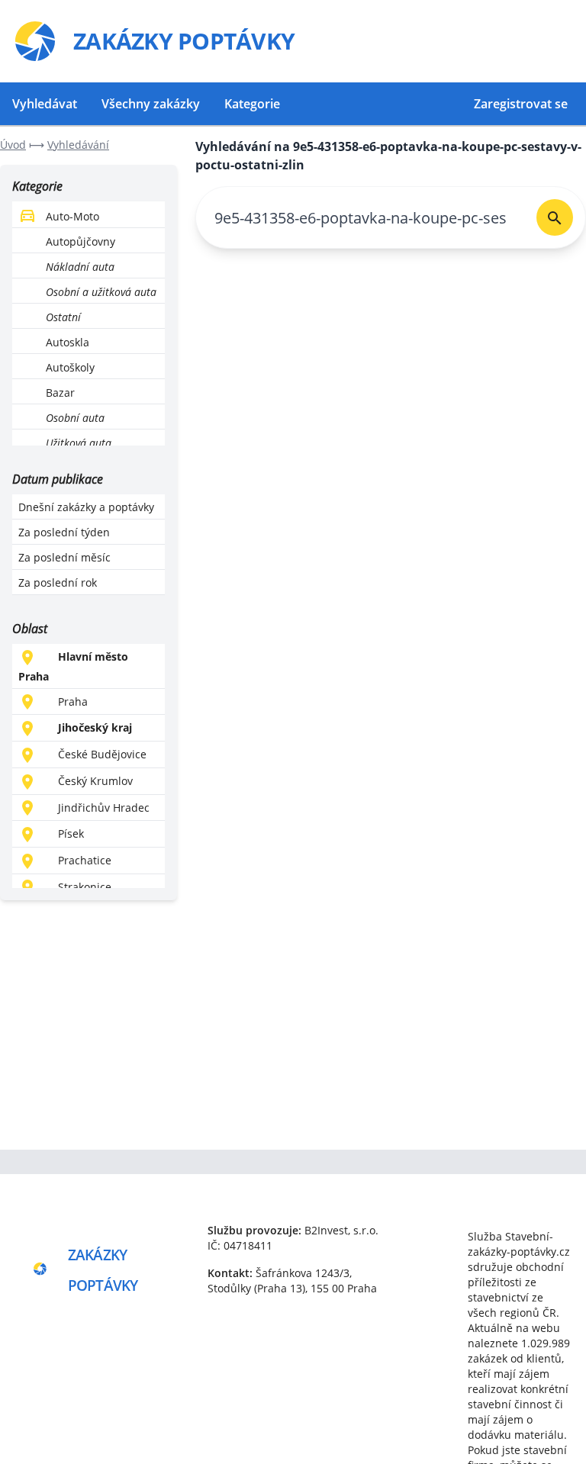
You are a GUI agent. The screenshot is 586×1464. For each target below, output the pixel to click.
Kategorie (252, 103)
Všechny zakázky (150, 103)
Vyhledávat (44, 103)
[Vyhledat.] (554, 217)
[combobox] (360, 218)
